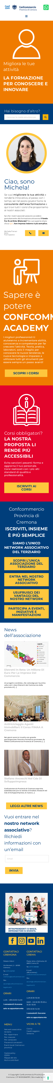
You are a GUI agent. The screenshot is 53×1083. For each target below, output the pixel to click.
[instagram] (22, 941)
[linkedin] (41, 941)
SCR (45, 1077)
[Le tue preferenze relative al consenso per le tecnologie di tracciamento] (48, 1078)
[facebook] (13, 941)
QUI (11, 223)
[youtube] (31, 941)
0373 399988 (34, 967)
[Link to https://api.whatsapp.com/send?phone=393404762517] (46, 7)
